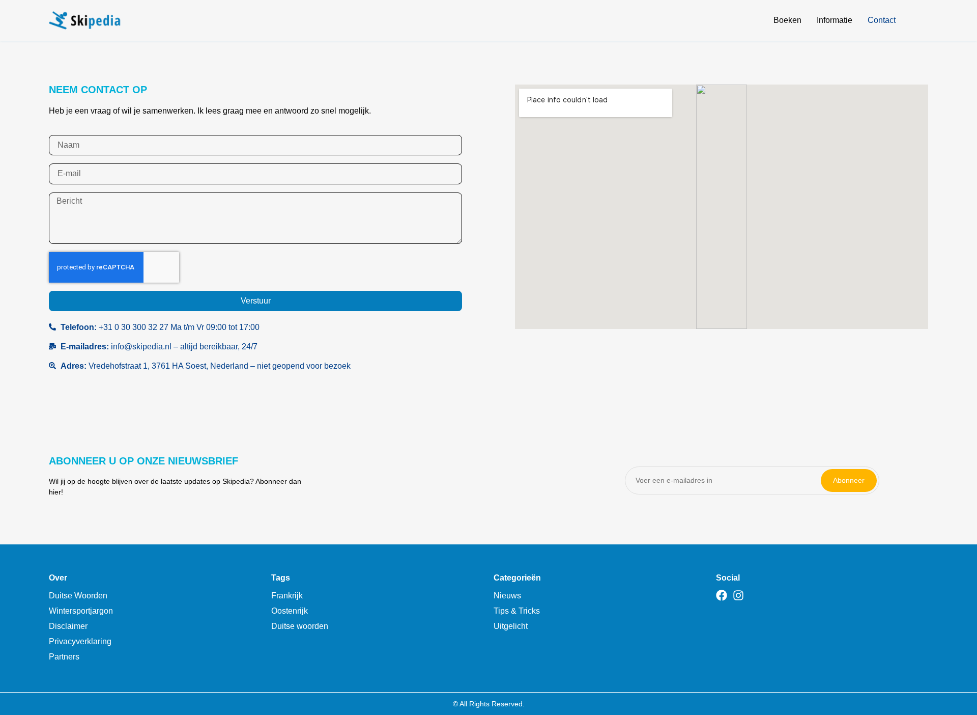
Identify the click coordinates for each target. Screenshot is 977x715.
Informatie (834, 20)
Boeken (787, 20)
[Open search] (922, 22)
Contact (882, 20)
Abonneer (849, 480)
